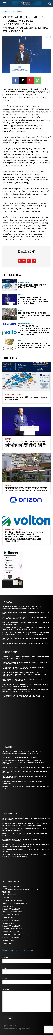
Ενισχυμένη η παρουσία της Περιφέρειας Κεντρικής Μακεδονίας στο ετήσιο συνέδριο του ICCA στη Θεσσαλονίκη (25, 845)
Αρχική (6, 11)
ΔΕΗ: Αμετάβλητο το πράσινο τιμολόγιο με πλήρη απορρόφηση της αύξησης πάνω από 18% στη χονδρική (25, 685)
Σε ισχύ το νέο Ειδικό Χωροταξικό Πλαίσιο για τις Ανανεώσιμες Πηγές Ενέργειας (25, 639)
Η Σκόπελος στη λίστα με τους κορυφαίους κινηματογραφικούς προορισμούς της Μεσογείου (24, 829)
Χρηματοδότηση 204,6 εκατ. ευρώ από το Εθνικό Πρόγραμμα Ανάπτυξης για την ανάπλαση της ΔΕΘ (23, 668)
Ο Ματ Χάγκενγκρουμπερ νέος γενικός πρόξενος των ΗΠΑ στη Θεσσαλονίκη (23, 782)
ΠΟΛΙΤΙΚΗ (18, 11)
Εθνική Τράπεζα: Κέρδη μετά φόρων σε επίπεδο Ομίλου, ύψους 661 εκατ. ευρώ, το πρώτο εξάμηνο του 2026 (25, 690)
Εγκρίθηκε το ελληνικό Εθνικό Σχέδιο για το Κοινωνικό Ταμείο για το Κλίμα (34, 315)
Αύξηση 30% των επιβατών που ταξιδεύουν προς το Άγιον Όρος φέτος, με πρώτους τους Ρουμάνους (24, 855)
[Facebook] (15, 80)
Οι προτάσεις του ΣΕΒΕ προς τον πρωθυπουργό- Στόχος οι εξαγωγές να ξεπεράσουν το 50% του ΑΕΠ (34, 345)
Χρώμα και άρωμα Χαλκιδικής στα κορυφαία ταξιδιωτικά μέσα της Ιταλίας (25, 834)
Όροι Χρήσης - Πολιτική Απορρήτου (17, 950)
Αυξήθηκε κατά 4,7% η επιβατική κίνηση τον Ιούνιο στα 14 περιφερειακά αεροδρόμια (22, 840)
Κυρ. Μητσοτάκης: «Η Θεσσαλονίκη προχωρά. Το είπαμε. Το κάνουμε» (26, 767)
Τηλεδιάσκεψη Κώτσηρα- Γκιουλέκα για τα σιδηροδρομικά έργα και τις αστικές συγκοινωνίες (25, 644)
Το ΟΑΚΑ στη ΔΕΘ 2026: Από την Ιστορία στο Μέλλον (32, 286)
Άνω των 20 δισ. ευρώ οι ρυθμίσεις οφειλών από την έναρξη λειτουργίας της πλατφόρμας (23, 680)
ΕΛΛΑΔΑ (21, 295)
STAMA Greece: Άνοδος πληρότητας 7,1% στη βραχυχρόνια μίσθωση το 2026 (25, 850)
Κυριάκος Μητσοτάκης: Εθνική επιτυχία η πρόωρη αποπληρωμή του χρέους (25, 787)
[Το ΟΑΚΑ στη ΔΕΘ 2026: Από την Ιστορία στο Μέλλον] (9, 285)
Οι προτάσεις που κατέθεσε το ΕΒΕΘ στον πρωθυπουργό (21, 757)
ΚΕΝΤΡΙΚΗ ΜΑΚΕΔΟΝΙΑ (25, 282)
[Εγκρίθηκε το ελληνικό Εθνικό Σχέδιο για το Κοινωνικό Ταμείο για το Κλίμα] (9, 314)
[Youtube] (34, 261)
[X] (22, 80)
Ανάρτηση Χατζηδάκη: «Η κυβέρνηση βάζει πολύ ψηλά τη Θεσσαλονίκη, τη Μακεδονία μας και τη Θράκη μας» (33, 301)
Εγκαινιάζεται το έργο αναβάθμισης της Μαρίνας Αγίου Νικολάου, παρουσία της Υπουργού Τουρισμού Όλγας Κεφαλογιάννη (24, 824)
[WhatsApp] (37, 80)
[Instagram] (24, 261)
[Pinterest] (30, 80)
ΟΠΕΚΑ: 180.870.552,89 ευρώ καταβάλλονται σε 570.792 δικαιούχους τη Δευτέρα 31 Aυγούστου (25, 623)
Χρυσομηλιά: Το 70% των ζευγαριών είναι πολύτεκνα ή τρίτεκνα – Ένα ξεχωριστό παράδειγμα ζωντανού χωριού (26, 628)
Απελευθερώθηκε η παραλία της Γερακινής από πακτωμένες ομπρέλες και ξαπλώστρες (26, 819)
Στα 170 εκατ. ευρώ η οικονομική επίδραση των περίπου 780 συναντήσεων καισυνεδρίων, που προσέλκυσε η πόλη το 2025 (23, 695)
